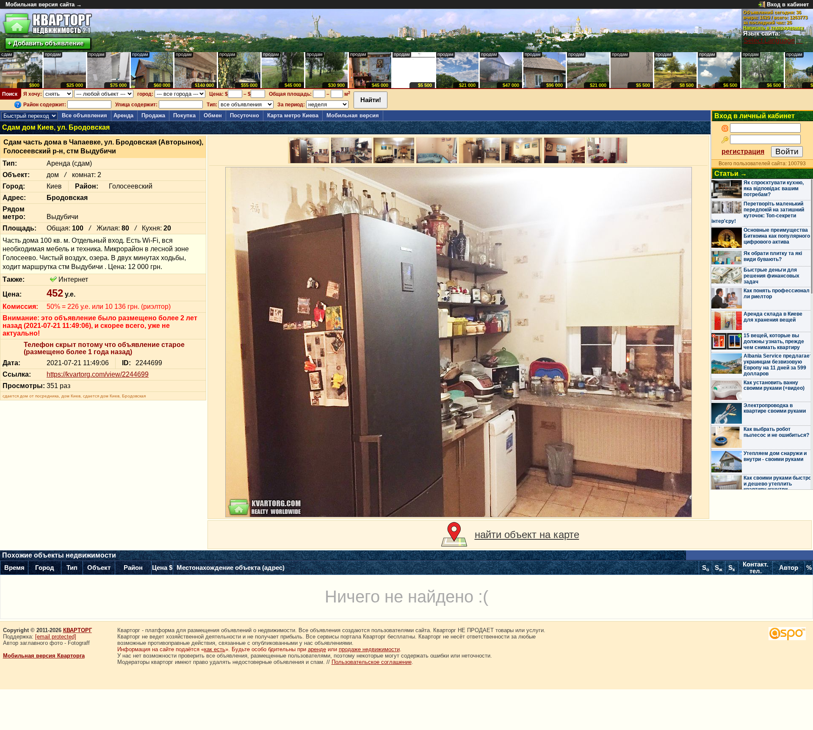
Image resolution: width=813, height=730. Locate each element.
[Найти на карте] (454, 534)
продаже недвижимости (369, 649)
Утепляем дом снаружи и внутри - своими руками (775, 456)
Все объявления (84, 115)
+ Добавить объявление (45, 43)
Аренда (123, 115)
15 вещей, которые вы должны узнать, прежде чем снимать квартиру (774, 341)
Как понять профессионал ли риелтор (777, 294)
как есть (214, 649)
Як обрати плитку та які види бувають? (773, 256)
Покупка (184, 115)
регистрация (743, 151)
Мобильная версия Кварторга (44, 655)
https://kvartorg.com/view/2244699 (98, 374)
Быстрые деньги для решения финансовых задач (771, 276)
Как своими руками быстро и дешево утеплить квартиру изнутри (777, 484)
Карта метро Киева (292, 115)
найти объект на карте (527, 534)
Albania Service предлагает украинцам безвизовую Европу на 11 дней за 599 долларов (778, 364)
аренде (317, 649)
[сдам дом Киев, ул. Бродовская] (458, 342)
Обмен (213, 115)
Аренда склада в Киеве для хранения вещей (773, 317)
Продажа (153, 115)
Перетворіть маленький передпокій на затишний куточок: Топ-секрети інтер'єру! (757, 212)
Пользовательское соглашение (372, 662)
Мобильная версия (352, 115)
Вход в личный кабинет (754, 115)
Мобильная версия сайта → (44, 4)
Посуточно (244, 115)
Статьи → (730, 173)
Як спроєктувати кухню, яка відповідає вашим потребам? (774, 188)
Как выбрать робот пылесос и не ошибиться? (776, 432)
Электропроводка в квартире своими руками (775, 408)
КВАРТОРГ (77, 630)
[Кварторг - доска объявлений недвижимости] (47, 24)
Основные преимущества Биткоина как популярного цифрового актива (777, 236)
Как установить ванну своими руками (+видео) (774, 385)
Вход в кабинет (788, 4)
